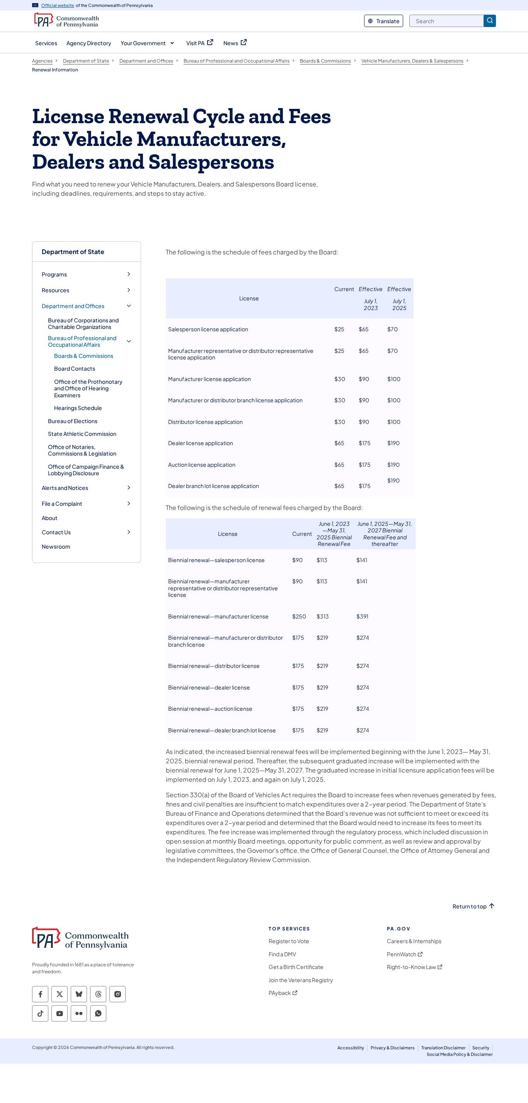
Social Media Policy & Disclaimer (460, 1054)
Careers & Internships (414, 941)
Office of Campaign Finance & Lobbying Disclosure (86, 470)
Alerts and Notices (65, 488)
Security (480, 1047)
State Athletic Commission (82, 433)
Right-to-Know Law (411, 967)
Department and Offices (73, 306)
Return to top (470, 906)
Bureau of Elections (72, 420)
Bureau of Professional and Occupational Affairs (82, 341)
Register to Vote (289, 941)
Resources (55, 290)
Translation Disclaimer (443, 1047)
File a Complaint (62, 503)
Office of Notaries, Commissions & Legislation (82, 450)
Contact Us (56, 532)
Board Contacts (74, 368)
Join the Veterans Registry (301, 980)
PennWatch (401, 954)
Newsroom (56, 546)
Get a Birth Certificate (296, 967)
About (50, 517)
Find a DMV (282, 954)
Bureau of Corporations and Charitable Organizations (83, 323)
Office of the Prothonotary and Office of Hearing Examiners (88, 388)
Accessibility (350, 1047)
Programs (54, 274)
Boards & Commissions (83, 355)
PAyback (280, 992)
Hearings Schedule (78, 407)
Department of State (73, 251)
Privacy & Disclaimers (393, 1047)
